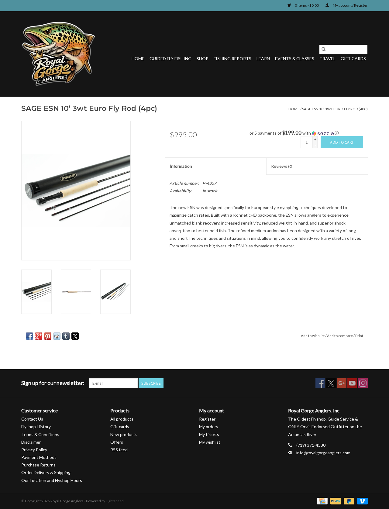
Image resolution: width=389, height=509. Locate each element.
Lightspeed (115, 501)
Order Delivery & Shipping (46, 472)
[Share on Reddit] (56, 336)
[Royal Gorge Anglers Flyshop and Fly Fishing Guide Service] (58, 53)
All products (121, 418)
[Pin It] (47, 336)
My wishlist (209, 442)
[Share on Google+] (38, 336)
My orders (208, 426)
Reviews (281, 166)
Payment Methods (39, 457)
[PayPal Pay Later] (348, 500)
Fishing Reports (232, 58)
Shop (202, 58)
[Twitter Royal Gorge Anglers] (331, 383)
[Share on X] (75, 336)
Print (359, 335)
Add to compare (340, 335)
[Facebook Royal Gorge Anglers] (320, 383)
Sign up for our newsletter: (52, 383)
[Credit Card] (321, 500)
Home (138, 58)
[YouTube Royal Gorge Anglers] (352, 383)
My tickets (209, 434)
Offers (116, 442)
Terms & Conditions (40, 434)
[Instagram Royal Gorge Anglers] (363, 383)
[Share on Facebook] (29, 336)
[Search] (323, 49)
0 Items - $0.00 (306, 5)
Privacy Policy (34, 449)
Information (181, 166)
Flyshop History (36, 426)
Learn (263, 58)
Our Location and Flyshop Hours (51, 480)
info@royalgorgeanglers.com (323, 452)
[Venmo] (361, 500)
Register (207, 418)
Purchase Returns (38, 464)
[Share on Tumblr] (66, 336)
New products (123, 434)
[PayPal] (335, 500)
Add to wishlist (313, 335)
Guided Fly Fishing (170, 58)
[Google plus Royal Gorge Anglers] (341, 383)
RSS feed (119, 449)
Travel (327, 58)
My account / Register (350, 5)
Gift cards (353, 58)
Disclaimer (31, 442)
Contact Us (32, 418)
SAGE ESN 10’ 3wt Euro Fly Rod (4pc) (335, 109)
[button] (309, 133)
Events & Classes (294, 58)
